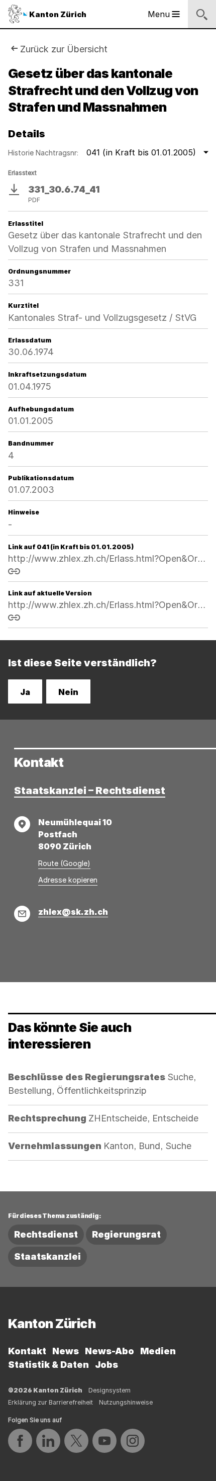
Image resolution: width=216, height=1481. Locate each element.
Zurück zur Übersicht (63, 49)
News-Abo (109, 1351)
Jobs (106, 1364)
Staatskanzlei (47, 1256)
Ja (25, 692)
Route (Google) (64, 863)
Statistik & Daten (48, 1364)
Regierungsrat (126, 1234)
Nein (68, 692)
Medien (158, 1351)
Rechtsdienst (46, 1234)
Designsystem (109, 1390)
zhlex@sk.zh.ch (73, 912)
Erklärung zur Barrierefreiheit (50, 1402)
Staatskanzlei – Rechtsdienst (89, 791)
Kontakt (27, 1351)
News (65, 1351)
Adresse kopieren (67, 880)
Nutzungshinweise (126, 1402)
